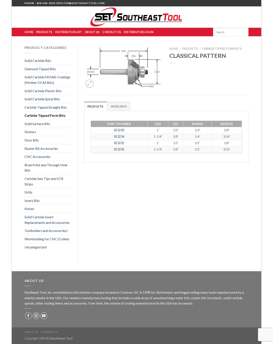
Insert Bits (32, 200)
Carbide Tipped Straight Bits (46, 107)
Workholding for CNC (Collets (47, 239)
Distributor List (68, 32)
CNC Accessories (37, 157)
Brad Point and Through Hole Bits (46, 167)
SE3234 (119, 136)
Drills (28, 192)
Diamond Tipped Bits (40, 69)
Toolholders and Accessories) (46, 231)
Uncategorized (35, 247)
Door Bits (32, 140)
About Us (92, 32)
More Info (119, 106)
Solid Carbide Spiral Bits (42, 99)
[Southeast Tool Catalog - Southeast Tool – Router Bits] (136, 17)
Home (29, 32)
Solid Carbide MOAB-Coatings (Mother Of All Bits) (47, 80)
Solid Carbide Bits (38, 60)
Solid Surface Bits (37, 124)
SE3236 (119, 149)
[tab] (95, 106)
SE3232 (119, 143)
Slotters (30, 132)
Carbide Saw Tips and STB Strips (44, 181)
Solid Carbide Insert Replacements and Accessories (47, 219)
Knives (29, 209)
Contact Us (111, 32)
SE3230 (119, 130)
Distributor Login (138, 32)
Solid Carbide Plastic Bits (43, 91)
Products (44, 32)
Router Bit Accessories (41, 148)
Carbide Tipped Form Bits (45, 115)
